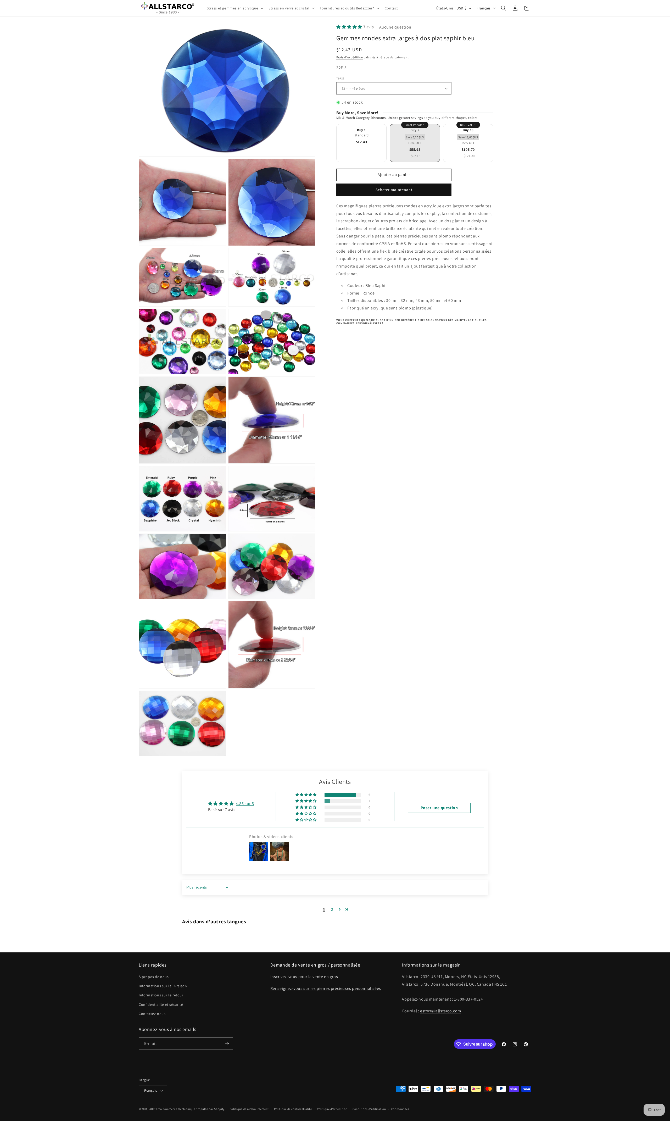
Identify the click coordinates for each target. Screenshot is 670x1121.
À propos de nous (154, 976)
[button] (234, 8)
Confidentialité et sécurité (161, 1004)
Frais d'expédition (349, 57)
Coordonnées (400, 1109)
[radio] (361, 143)
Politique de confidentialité (293, 1109)
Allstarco (155, 1109)
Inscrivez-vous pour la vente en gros (304, 976)
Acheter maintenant (394, 189)
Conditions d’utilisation (369, 1109)
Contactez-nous (152, 1013)
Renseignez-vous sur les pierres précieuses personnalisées (325, 988)
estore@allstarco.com (440, 1011)
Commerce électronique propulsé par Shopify (194, 1109)
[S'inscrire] (227, 1043)
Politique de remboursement (249, 1109)
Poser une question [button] (439, 808)
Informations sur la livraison (163, 986)
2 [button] (332, 909)
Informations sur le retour (161, 995)
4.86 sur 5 (245, 803)
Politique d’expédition (332, 1109)
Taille (340, 78)
